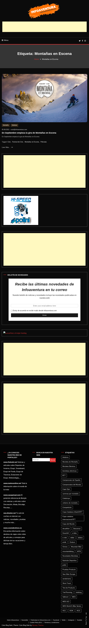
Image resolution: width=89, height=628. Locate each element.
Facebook (56, 620)
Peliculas (44, 142)
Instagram (71, 620)
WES (74, 597)
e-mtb (64, 538)
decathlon (66, 528)
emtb (64, 542)
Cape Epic (66, 489)
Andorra (65, 457)
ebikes (80, 538)
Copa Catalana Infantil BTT (72, 512)
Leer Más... (6, 147)
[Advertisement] (44, 27)
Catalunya (66, 498)
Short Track (66, 583)
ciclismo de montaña (70, 503)
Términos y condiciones (51, 622)
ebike (72, 538)
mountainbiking (68, 551)
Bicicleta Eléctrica (68, 466)
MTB (79, 551)
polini (64, 565)
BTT (64, 475)
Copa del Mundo (68, 524)
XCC (64, 610)
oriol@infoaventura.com (19, 129)
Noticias (14, 125)
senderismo (66, 579)
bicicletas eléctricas (69, 471)
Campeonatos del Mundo (71, 485)
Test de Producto (68, 588)
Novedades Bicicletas (70, 556)
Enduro (72, 542)
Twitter (64, 620)
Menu (6, 40)
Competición (67, 507)
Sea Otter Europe (68, 574)
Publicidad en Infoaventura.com (41, 620)
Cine (9, 142)
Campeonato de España (71, 480)
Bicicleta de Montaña (70, 462)
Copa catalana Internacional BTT (69, 518)
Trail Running (67, 592)
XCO (78, 610)
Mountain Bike (76, 547)
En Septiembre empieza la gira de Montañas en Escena (29, 133)
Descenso (77, 528)
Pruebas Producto (69, 569)
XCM (71, 610)
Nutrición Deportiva (69, 560)
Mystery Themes (38, 625)
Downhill (65, 533)
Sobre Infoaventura (13, 620)
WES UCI (65, 601)
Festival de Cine (17, 142)
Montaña (6, 125)
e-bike (74, 533)
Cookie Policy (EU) (36, 622)
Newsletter (24, 620)
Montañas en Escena (32, 142)
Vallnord (65, 597)
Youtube (79, 620)
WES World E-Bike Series (71, 606)
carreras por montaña (70, 494)
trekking (79, 592)
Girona (64, 547)
